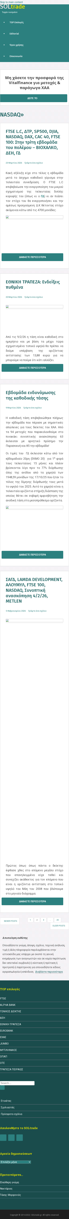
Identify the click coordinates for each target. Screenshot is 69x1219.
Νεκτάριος (6, 1188)
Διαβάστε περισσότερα (32, 257)
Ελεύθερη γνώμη (9, 1182)
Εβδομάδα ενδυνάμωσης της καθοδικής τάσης (31, 395)
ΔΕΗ (2, 1017)
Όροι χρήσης (16, 45)
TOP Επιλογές (17, 22)
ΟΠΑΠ (3, 1056)
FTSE (3, 998)
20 (57, 920)
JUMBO (4, 1043)
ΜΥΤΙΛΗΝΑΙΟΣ (8, 1050)
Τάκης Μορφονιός (10, 1194)
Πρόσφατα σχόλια (11, 1114)
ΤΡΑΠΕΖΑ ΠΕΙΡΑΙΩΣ (11, 1069)
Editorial (14, 33)
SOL (12, 6)
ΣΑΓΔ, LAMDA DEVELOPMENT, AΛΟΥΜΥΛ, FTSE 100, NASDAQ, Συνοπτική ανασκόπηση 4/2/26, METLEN (34, 590)
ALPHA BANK (7, 1004)
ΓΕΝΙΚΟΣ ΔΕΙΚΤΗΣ (10, 1011)
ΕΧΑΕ (3, 1037)
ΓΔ (42, 196)
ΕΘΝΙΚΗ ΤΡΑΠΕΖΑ (10, 1024)
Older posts (58, 926)
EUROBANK (6, 1030)
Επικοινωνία (16, 56)
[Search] (2, 1087)
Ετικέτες (6, 1100)
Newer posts (10, 921)
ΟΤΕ (2, 1062)
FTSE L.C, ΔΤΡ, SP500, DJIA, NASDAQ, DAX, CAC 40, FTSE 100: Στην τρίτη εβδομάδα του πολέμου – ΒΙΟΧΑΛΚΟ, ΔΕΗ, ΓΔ (33, 142)
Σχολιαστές (8, 1107)
